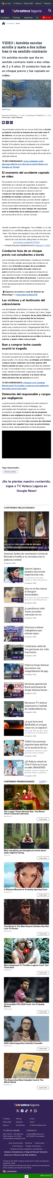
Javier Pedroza (16, 117)
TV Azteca (17, 3)
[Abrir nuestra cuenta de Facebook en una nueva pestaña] (30, 1110)
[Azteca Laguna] (26, 11)
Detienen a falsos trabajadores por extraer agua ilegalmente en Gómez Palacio (34, 633)
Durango (16, 17)
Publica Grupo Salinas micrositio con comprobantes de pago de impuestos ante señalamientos (37, 671)
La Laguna (5, 17)
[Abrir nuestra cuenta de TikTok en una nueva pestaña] (26, 1110)
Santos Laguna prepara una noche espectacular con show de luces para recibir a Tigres (35, 574)
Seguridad (28, 17)
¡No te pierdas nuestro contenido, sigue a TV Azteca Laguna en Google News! (26, 486)
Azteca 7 (38, 3)
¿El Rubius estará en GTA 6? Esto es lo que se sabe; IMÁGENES (36, 764)
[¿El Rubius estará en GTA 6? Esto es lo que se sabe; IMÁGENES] (14, 768)
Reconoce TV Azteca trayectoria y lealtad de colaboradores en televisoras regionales (37, 707)
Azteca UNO (28, 3)
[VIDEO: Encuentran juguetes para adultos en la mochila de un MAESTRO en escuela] (14, 748)
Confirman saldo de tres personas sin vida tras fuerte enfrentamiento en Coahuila (37, 652)
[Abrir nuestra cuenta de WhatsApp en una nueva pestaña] (35, 1110)
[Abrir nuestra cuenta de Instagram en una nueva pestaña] (22, 1110)
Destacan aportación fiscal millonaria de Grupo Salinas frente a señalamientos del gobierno (37, 689)
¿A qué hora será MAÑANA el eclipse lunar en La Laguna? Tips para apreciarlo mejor (36, 727)
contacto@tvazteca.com (35, 1134)
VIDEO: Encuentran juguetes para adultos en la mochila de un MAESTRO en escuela (36, 746)
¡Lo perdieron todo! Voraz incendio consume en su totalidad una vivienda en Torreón (36, 614)
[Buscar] (50, 10)
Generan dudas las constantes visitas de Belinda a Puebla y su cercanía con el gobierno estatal (26, 556)
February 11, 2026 (42, 245)
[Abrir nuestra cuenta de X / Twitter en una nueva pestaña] (17, 1110)
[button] (26, 1176)
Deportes (48, 3)
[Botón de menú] (2, 11)
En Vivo (48, 17)
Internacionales (10, 472)
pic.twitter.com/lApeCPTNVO (26, 242)
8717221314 (30, 1136)
